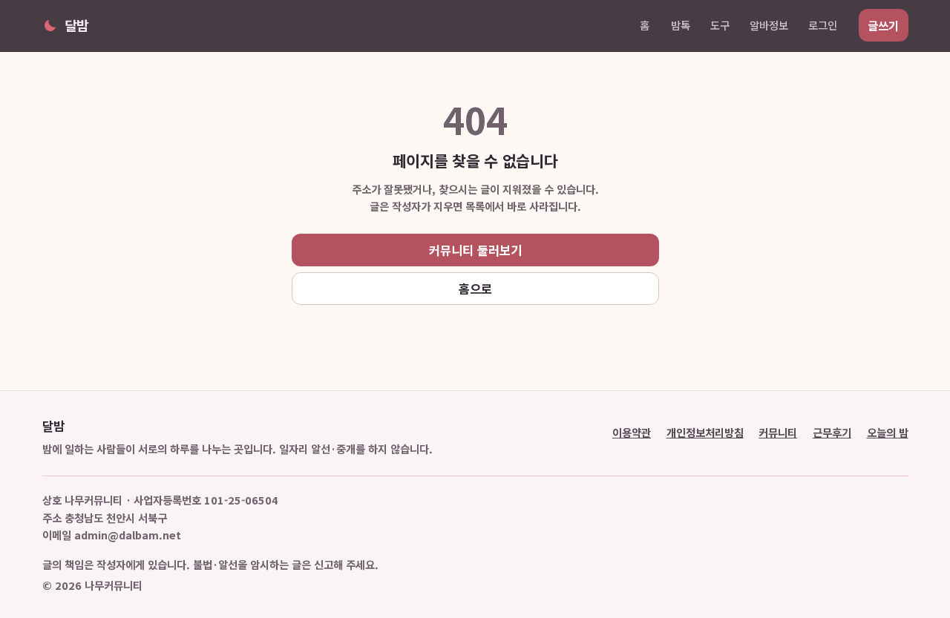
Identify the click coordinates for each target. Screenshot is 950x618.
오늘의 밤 (887, 432)
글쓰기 (883, 25)
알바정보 (769, 25)
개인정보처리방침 (705, 432)
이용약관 (631, 432)
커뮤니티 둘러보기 (475, 250)
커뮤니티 (778, 432)
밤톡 (680, 25)
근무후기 (832, 432)
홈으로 (475, 289)
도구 (720, 25)
